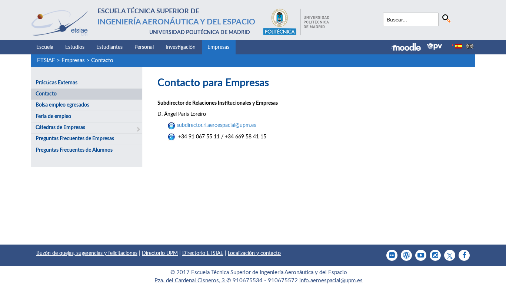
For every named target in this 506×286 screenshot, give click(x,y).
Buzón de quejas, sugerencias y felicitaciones (86, 253)
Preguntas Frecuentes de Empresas (75, 138)
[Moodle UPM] (409, 47)
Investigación (181, 47)
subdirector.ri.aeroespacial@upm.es (216, 125)
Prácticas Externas (56, 82)
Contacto (102, 60)
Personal (144, 47)
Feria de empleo (53, 116)
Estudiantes (109, 47)
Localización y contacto (254, 253)
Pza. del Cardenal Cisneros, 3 (190, 280)
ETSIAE (46, 60)
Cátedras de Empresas (60, 127)
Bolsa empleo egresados (62, 105)
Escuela (44, 47)
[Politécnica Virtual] (434, 46)
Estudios (74, 47)
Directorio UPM (160, 253)
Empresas (218, 47)
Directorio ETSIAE (202, 253)
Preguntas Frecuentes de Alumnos (74, 150)
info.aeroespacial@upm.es (331, 280)
